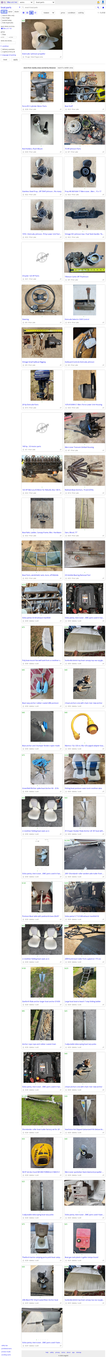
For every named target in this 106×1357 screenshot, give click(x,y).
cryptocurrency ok (8, 52)
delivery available (8, 49)
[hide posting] (60, 57)
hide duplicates (7, 23)
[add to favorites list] (23, 57)
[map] (35, 12)
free (4, 34)
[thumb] (27, 12)
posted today (6, 20)
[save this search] (103, 7)
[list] (23, 12)
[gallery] (31, 12)
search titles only (8, 15)
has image (6, 18)
